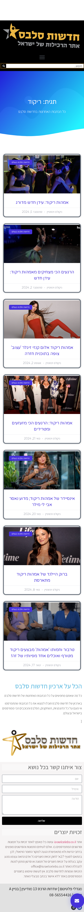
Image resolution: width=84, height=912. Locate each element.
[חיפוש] (3, 66)
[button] (42, 57)
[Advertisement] (42, 10)
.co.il (65, 842)
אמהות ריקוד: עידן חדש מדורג (42, 202)
